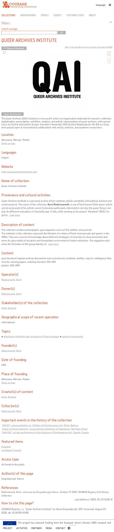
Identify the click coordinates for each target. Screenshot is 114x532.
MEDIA (49, 528)
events (57, 15)
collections (8, 15)
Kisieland (6, 446)
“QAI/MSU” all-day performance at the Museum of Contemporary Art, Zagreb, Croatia (45, 432)
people (45, 15)
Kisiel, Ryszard (8, 308)
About (92, 15)
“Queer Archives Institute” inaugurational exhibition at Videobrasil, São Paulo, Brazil (44, 428)
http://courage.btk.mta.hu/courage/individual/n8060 (89, 47)
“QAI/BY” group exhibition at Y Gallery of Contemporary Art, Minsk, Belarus (39, 425)
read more (15, 215)
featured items (75, 15)
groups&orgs (28, 15)
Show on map (8, 143)
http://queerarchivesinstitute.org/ (19, 171)
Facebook (69, 528)
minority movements (72, 336)
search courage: (9, 28)
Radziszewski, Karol (11, 279)
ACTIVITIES (21, 528)
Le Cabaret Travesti (11, 450)
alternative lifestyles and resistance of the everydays (31, 336)
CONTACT (60, 528)
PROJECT (7, 528)
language (100, 5)
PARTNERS (36, 528)
